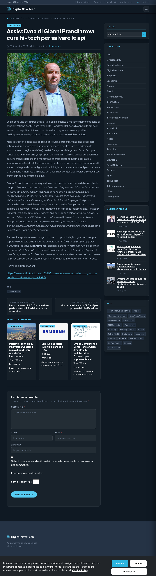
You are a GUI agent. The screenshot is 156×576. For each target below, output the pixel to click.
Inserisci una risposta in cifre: (27, 473)
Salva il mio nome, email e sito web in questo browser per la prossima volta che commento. (52, 462)
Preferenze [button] (129, 571)
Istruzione (112, 133)
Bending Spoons (127, 329)
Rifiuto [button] (138, 563)
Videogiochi (113, 196)
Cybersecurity (114, 59)
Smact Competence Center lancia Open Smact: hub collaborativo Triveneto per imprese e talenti (85, 351)
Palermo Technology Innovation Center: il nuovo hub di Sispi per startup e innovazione (21, 350)
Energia (110, 86)
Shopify (127, 343)
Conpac (111, 338)
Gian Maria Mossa (137, 316)
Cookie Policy (80, 570)
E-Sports (111, 75)
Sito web (16, 445)
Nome (15, 432)
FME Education (114, 325)
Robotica (111, 149)
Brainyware (127, 334)
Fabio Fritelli (113, 334)
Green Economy (115, 96)
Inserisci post (126, 2)
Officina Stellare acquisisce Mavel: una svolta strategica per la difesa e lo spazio (131, 282)
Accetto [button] (120, 563)
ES (148, 2)
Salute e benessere (116, 154)
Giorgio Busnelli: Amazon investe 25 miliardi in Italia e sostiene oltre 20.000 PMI (131, 219)
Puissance (112, 144)
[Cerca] (144, 34)
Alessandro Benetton (117, 316)
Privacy (78, 2)
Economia (112, 80)
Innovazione (14, 25)
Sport (110, 175)
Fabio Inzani (130, 325)
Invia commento (24, 494)
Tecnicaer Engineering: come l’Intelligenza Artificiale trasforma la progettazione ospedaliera (131, 250)
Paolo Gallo (128, 320)
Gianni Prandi (14, 291)
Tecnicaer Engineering (119, 311)
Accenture (140, 334)
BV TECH (122, 338)
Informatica (113, 101)
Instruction (112, 112)
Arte (109, 54)
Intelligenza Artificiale (117, 117)
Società (111, 170)
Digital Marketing (115, 65)
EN (142, 2)
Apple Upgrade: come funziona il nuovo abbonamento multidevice (131, 267)
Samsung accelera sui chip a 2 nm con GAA (52, 346)
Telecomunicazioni (116, 186)
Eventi (110, 91)
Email (58, 432)
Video (110, 191)
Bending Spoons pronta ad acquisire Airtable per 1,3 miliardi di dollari (131, 234)
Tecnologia (112, 180)
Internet (111, 123)
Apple (136, 311)
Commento (18, 407)
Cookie (87, 2)
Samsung (112, 329)
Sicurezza (112, 159)
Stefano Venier (114, 343)
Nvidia (141, 329)
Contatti (97, 2)
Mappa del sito (110, 2)
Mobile (110, 138)
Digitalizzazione (115, 70)
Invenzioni (112, 128)
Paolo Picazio (114, 347)
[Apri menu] (146, 9)
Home (9, 18)
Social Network (114, 165)
